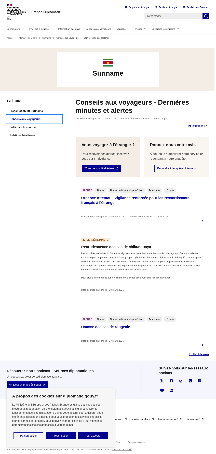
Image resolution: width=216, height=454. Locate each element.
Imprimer (197, 125)
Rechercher (205, 16)
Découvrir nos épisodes (27, 384)
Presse (138, 29)
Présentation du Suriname (26, 111)
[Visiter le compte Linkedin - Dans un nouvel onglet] (171, 390)
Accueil (10, 38)
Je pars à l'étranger (139, 7)
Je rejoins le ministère (163, 29)
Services (121, 29)
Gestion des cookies (137, 442)
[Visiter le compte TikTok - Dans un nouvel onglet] (199, 380)
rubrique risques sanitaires (156, 277)
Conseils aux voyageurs (98, 29)
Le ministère (13, 29)
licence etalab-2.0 (120, 449)
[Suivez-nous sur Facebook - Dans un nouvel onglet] (171, 380)
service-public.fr (141, 419)
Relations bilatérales (22, 135)
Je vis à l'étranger (168, 7)
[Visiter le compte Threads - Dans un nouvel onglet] (181, 380)
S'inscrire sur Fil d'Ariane (99, 168)
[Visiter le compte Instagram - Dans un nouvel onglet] (190, 380)
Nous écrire (116, 442)
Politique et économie (23, 127)
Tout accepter (93, 435)
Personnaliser (28, 435)
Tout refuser (61, 435)
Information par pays (69, 29)
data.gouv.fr (194, 419)
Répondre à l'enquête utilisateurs (177, 168)
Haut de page (200, 354)
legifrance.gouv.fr (168, 419)
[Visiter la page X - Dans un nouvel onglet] (162, 380)
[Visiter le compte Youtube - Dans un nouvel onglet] (162, 390)
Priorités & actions (39, 29)
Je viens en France (197, 7)
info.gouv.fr (117, 419)
